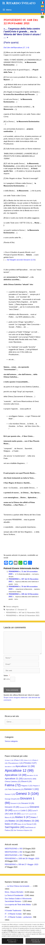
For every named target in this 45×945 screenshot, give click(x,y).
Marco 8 (10, 817)
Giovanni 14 (27, 803)
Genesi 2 (10, 794)
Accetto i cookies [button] (12, 941)
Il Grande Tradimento (13, 910)
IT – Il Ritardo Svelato (13, 914)
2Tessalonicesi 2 (15, 763)
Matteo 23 (31, 820)
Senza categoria (12, 606)
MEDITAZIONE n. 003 (13, 849)
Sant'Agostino (14, 827)
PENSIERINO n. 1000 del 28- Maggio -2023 (22, 858)
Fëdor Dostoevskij (16, 789)
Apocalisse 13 (15, 774)
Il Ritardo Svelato (18, 3)
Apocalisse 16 (32, 775)
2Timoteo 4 (29, 763)
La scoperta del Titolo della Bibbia (18, 904)
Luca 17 (24, 814)
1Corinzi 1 (9, 760)
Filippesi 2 (26, 786)
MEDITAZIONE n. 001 (13, 855)
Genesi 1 (31, 789)
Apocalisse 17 (11, 609)
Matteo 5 (22, 817)
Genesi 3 (27, 794)
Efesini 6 (26, 781)
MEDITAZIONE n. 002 (13, 852)
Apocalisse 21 (14, 778)
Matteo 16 (15, 820)
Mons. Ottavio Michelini (14, 892)
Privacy (10, 930)
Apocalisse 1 (10, 766)
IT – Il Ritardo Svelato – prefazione (18, 917)
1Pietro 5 (28, 760)
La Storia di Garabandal (14, 895)
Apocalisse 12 (19, 770)
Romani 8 (31, 824)
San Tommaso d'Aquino (23, 830)
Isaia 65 (16, 810)
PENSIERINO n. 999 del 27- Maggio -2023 (21, 864)
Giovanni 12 (22, 609)
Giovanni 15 (12, 807)
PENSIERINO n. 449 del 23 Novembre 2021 (22, 615)
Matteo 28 (22, 824)
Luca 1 (26, 810)
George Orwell (12, 799)
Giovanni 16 (24, 807)
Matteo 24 (11, 824)
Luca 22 (32, 814)
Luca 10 (14, 813)
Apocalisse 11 (25, 766)
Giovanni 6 (16, 803)
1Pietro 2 (18, 760)
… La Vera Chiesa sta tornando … (18, 886)
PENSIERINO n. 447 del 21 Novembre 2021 (22, 612)
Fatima (13, 785)
